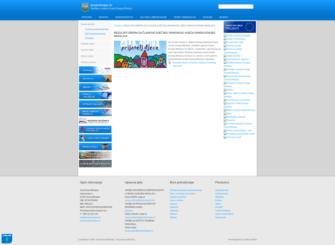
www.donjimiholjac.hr (90, 221)
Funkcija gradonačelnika (97, 29)
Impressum (220, 217)
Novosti (103, 17)
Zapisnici (174, 207)
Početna (87, 17)
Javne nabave (176, 200)
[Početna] (85, 11)
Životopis (89, 38)
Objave (173, 217)
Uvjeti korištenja (222, 210)
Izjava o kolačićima (224, 214)
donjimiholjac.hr (101, 5)
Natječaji (174, 210)
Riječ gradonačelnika (95, 34)
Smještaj (219, 197)
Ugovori (173, 204)
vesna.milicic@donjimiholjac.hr (139, 200)
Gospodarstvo (222, 190)
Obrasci (173, 214)
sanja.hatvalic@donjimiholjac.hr (140, 217)
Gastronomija (221, 193)
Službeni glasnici (178, 197)
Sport (217, 204)
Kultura (218, 200)
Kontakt (218, 207)
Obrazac (129, 210)
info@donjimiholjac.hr (90, 217)
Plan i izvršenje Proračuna (182, 193)
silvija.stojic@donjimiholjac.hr (139, 231)
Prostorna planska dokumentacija (186, 190)
